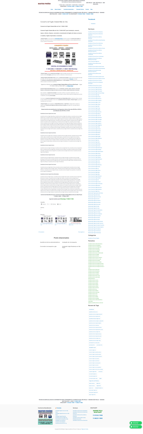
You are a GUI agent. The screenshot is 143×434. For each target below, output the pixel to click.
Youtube (59, 408)
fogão (100, 378)
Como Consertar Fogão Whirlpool (94, 176)
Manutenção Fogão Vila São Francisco (95, 223)
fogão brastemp (92, 383)
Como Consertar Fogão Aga (93, 94)
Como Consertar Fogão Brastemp (94, 189)
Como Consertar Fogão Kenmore (94, 98)
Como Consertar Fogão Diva (93, 191)
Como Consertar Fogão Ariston (94, 96)
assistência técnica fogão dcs (94, 318)
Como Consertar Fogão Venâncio (94, 123)
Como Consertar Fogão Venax (94, 166)
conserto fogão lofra (92, 371)
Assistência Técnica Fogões (93, 238)
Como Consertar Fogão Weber (94, 109)
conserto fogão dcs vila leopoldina (95, 367)
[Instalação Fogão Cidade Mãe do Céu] (61, 219)
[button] (61, 9)
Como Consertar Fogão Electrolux (95, 187)
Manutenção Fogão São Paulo (94, 194)
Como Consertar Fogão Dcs (93, 61)
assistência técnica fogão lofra (94, 331)
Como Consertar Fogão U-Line (94, 102)
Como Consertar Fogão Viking (94, 104)
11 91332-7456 (70, 6)
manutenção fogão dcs (93, 390)
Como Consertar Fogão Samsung (94, 164)
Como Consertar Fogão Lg (93, 168)
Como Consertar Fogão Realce (94, 132)
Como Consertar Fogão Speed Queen (95, 151)
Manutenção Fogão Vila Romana (94, 232)
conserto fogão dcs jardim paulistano (95, 356)
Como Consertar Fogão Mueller (94, 177)
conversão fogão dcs (93, 373)
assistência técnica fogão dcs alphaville (96, 320)
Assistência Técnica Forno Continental (95, 56)
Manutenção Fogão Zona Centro (94, 196)
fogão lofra (99, 385)
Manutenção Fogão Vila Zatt (93, 206)
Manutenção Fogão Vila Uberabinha (95, 210)
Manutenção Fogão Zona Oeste (94, 202)
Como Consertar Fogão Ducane (94, 130)
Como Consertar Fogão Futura (94, 145)
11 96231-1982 (79, 6)
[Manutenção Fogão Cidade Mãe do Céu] (47, 219)
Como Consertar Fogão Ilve (93, 140)
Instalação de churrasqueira (69, 242)
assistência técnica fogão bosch (94, 316)
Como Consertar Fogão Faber (94, 126)
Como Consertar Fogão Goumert (94, 121)
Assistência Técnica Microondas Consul (96, 76)
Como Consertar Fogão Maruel (94, 113)
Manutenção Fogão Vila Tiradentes (95, 213)
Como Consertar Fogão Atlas (94, 174)
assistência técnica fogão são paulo (95, 336)
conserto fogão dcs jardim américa (95, 352)
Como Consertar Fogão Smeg (94, 108)
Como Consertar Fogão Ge (93, 179)
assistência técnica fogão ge (94, 325)
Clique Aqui (70, 86)
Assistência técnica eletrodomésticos (50, 242)
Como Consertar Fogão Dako (94, 172)
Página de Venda (84, 429)
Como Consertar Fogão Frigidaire (94, 100)
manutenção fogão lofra (93, 392)
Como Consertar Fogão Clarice (94, 170)
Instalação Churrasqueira (60, 420)
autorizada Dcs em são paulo (94, 342)
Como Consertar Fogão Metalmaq (95, 138)
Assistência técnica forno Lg (61, 423)
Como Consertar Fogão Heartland (95, 117)
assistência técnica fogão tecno (94, 338)
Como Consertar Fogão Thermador (95, 91)
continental (100, 371)
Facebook (91, 19)
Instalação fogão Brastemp (60, 416)
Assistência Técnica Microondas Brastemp (96, 68)
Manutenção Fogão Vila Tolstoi (94, 211)
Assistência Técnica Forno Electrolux (95, 43)
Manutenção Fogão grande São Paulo (95, 193)
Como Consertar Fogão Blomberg (95, 89)
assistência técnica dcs (93, 311)
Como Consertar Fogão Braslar (94, 143)
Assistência (91, 309)
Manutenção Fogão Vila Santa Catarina (95, 227)
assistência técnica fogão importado (95, 327)
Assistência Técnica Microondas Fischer (96, 66)
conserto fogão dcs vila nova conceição (96, 369)
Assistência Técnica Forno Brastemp (95, 31)
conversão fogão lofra (93, 376)
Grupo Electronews (59, 38)
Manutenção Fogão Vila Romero (94, 230)
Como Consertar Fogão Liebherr (94, 155)
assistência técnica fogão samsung (95, 333)
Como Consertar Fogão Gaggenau (95, 125)
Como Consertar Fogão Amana (94, 153)
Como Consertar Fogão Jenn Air (94, 115)
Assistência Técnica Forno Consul (95, 85)
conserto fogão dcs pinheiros (94, 360)
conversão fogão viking (93, 378)
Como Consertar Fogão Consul (94, 181)
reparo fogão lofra (92, 394)
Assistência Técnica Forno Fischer (95, 80)
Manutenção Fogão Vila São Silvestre (95, 221)
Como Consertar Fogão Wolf (93, 106)
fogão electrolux (92, 385)
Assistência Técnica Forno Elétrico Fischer (96, 48)
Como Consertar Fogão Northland (95, 87)
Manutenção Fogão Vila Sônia (94, 217)
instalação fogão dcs (99, 387)
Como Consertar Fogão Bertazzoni (95, 159)
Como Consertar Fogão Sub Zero (94, 111)
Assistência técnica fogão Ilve (61, 417)
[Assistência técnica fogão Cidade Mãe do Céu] (75, 219)
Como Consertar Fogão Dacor (94, 134)
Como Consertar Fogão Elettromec (95, 147)
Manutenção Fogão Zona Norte (94, 200)
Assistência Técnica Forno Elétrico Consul (96, 78)
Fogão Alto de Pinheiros (94, 380)
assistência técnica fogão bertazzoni (95, 314)
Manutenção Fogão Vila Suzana (94, 215)
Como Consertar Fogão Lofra (94, 160)
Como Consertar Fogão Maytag (94, 157)
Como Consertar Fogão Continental (95, 183)
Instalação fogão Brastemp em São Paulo (71, 247)
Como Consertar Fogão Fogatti (94, 136)
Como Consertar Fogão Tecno (94, 162)
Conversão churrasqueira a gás (48, 246)
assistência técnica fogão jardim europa (96, 329)
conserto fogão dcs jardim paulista (95, 354)
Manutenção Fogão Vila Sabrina (94, 228)
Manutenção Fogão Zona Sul (93, 198)
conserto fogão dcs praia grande (94, 362)
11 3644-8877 (65, 14)
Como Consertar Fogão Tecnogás (95, 119)
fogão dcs (98, 383)
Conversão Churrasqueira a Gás (61, 419)
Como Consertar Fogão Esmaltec (94, 149)
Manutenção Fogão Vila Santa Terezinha (96, 225)
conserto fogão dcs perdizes (94, 358)
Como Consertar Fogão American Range (96, 93)
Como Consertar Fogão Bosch (94, 185)
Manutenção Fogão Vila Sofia (94, 219)
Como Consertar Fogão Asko (94, 142)
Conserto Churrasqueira (60, 421)
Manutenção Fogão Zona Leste (94, 204)
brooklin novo (92, 347)
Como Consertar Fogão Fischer (94, 128)
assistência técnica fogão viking (94, 340)
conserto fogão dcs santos (93, 365)
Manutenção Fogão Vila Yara (93, 208)
